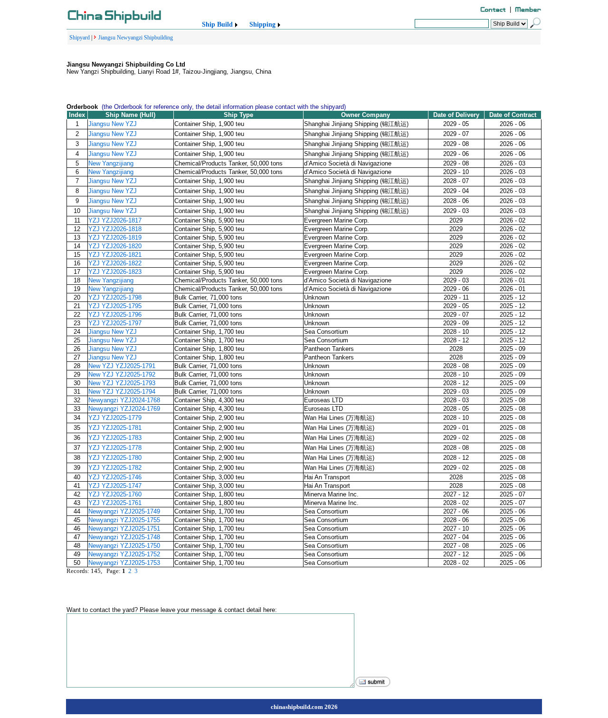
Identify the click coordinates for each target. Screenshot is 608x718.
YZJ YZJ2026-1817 (115, 220)
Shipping (262, 24)
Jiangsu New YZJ (112, 123)
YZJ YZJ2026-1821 (115, 254)
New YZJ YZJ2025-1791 (121, 365)
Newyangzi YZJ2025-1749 (124, 511)
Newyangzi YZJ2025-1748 (124, 537)
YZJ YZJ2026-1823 (115, 271)
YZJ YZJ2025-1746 (115, 477)
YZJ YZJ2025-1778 (115, 447)
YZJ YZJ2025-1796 (115, 314)
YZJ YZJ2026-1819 (115, 237)
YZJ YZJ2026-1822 (115, 263)
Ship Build (217, 24)
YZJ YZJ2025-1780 (115, 457)
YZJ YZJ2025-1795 (115, 306)
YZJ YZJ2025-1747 (115, 485)
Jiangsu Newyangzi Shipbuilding (135, 37)
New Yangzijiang (110, 163)
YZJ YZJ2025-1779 (115, 417)
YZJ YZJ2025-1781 (115, 427)
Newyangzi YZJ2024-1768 (124, 400)
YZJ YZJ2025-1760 (115, 494)
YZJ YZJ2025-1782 (115, 467)
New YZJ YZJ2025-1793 (121, 383)
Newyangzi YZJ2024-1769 (124, 408)
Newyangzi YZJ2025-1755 (124, 520)
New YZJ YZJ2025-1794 (121, 391)
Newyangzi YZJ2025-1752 (124, 554)
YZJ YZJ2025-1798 (115, 297)
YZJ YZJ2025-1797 (115, 323)
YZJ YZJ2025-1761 (115, 502)
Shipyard (79, 37)
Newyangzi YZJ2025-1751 (124, 528)
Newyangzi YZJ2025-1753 (124, 562)
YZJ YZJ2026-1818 (115, 229)
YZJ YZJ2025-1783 (115, 437)
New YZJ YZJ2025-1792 (121, 374)
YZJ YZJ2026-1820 (115, 246)
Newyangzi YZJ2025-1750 (124, 545)
